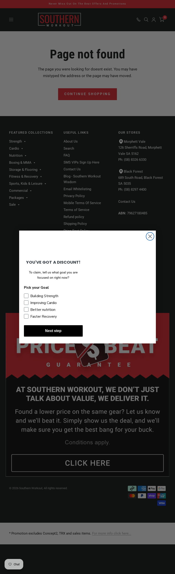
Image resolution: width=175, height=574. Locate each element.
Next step (53, 331)
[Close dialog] (150, 236)
